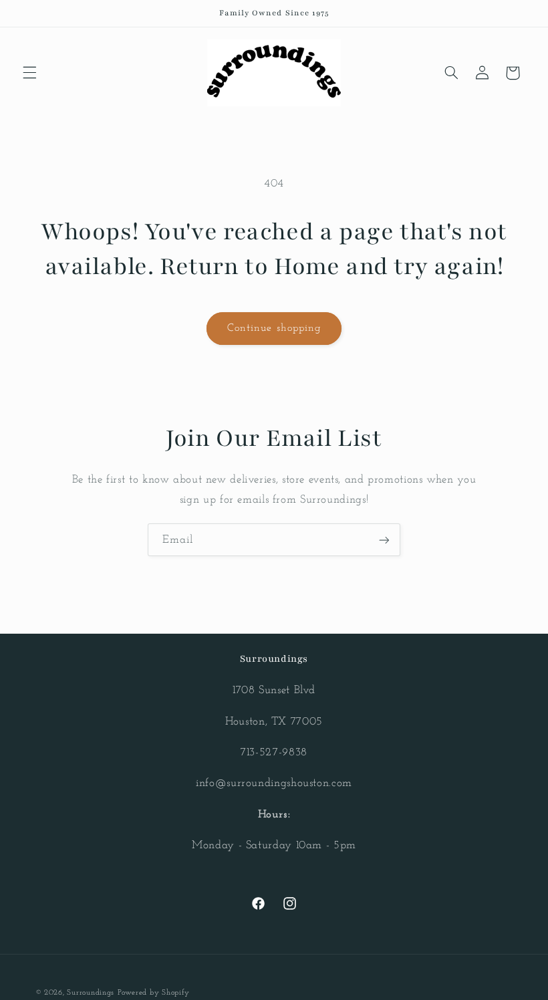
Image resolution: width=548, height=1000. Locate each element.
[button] (29, 72)
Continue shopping (274, 328)
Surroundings (90, 993)
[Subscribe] (384, 539)
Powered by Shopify (154, 993)
